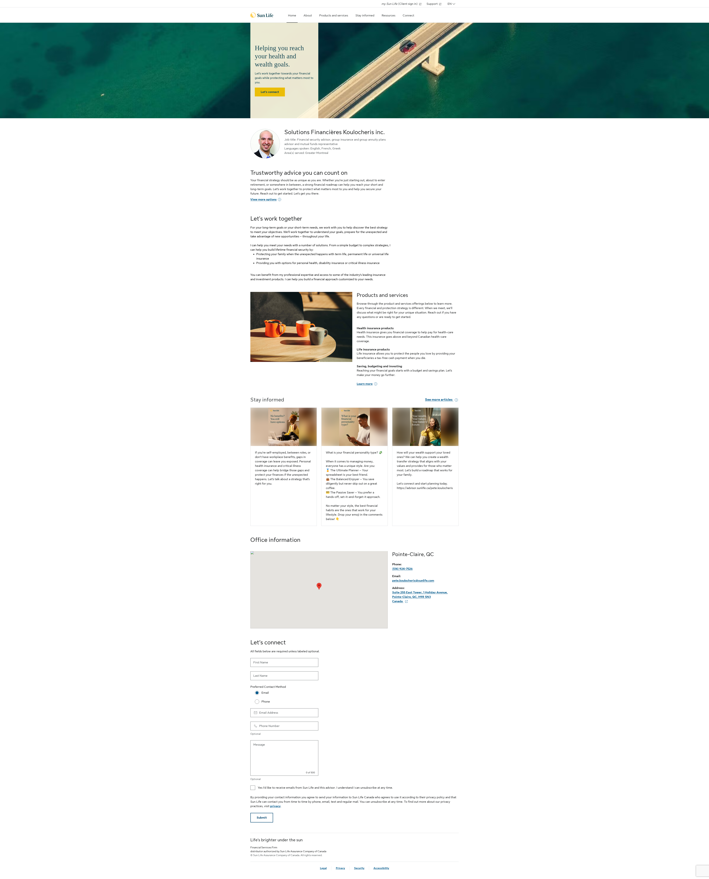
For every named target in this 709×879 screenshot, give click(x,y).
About (308, 15)
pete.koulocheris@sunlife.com (413, 580)
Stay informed (364, 15)
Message (259, 744)
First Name (260, 662)
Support (432, 4)
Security (359, 868)
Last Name (260, 675)
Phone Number (269, 726)
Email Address (268, 712)
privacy (275, 806)
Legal (323, 868)
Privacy (340, 868)
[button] (319, 586)
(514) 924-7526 (402, 568)
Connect (408, 15)
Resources (388, 15)
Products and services (333, 15)
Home (292, 15)
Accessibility (381, 868)
